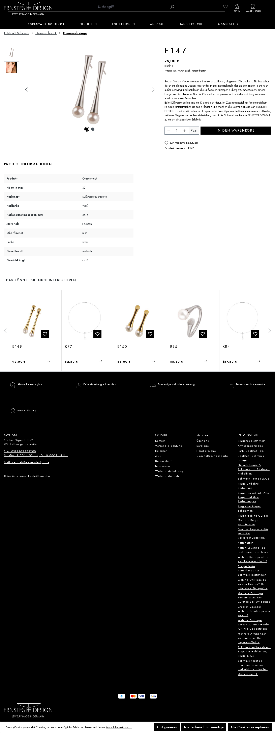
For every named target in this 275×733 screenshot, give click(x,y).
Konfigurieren (166, 727)
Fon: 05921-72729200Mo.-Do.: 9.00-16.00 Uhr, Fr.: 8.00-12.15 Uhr (36, 453)
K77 (68, 346)
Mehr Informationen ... (119, 727)
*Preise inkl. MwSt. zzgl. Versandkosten (185, 71)
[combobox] (132, 7)
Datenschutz (163, 461)
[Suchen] (172, 7)
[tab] (28, 164)
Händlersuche (206, 451)
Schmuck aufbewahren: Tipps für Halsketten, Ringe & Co (254, 651)
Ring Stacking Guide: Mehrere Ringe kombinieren (253, 520)
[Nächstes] (153, 89)
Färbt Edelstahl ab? (251, 451)
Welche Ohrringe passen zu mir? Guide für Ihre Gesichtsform (253, 624)
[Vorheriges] (26, 89)
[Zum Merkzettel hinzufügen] (45, 334)
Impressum (162, 466)
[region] (80, 89)
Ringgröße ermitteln (252, 441)
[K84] (243, 321)
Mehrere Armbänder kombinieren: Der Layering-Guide (252, 638)
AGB (158, 456)
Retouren (161, 451)
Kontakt (160, 441)
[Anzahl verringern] (168, 131)
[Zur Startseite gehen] (28, 8)
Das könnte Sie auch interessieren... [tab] (42, 280)
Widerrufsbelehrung (169, 471)
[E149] (32, 321)
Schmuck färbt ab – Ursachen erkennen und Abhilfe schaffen (253, 665)
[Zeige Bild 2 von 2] (92, 129)
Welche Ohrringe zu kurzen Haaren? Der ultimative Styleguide (253, 584)
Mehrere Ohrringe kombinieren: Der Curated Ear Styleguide (254, 597)
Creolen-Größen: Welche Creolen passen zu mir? (254, 611)
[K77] (85, 321)
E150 (122, 346)
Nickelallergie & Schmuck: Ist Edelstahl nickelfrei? (254, 469)
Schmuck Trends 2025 (254, 479)
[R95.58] (190, 321)
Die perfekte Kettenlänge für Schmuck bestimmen (252, 570)
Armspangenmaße (250, 446)
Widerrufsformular (168, 476)
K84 (226, 346)
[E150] (137, 321)
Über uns (202, 441)
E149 (17, 346)
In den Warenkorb (236, 130)
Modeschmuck (248, 674)
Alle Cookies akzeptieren (250, 727)
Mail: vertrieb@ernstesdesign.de (26, 462)
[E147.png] (89, 89)
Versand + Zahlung (168, 446)
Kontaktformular (39, 476)
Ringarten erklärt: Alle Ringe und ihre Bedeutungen (253, 497)
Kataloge (202, 446)
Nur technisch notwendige (204, 727)
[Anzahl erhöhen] (184, 131)
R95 (174, 346)
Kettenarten (246, 543)
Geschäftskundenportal (212, 456)
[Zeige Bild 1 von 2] (86, 129)
